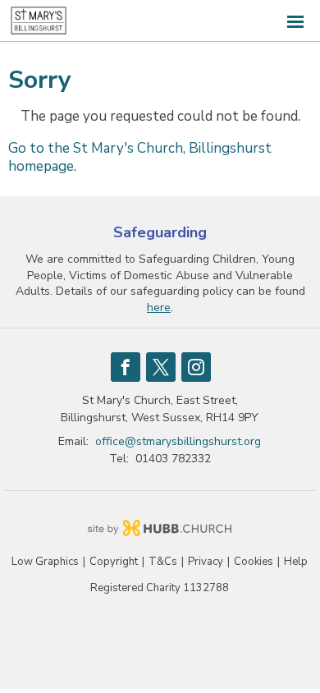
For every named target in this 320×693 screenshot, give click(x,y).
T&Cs (163, 562)
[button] (160, 21)
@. (178, 441)
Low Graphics (45, 562)
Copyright (113, 562)
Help (296, 562)
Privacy (205, 562)
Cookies (253, 562)
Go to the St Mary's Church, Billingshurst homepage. (140, 157)
